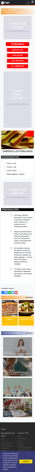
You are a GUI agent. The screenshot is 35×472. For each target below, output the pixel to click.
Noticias (20, 445)
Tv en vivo (4, 441)
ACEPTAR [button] (26, 461)
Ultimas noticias (6, 443)
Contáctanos (22, 438)
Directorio (21, 443)
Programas (5, 448)
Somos (20, 441)
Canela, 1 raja (11, 167)
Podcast (4, 450)
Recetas (11, 10)
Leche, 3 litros (11, 170)
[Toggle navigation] (28, 3)
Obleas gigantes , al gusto (15, 174)
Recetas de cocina (7, 446)
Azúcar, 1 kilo (11, 163)
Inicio (4, 10)
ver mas (29, 297)
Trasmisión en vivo (24, 450)
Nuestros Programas (25, 447)
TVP (2, 439)
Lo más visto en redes (11, 333)
